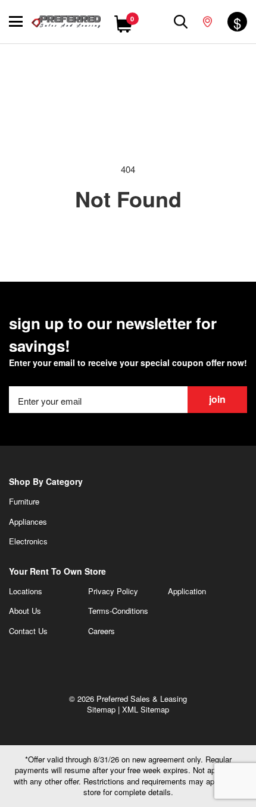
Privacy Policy (113, 591)
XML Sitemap (145, 709)
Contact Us (28, 630)
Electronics (28, 541)
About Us (25, 610)
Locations (25, 591)
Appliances (28, 521)
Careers (101, 630)
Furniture (24, 501)
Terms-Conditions (118, 610)
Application (187, 591)
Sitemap (101, 709)
